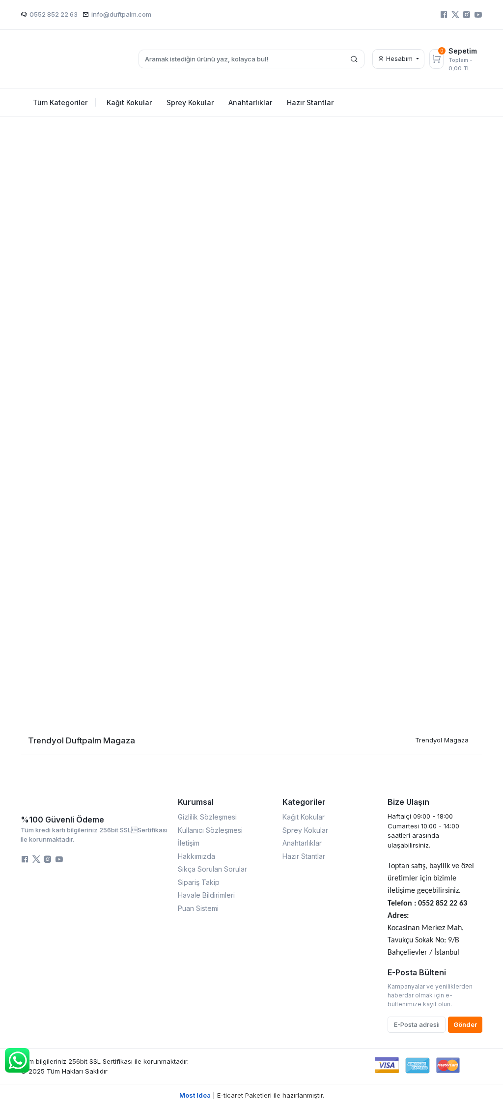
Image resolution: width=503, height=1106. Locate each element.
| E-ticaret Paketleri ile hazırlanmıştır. (251, 1095)
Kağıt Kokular (303, 817)
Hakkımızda (196, 856)
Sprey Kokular (305, 830)
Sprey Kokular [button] (190, 102)
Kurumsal (196, 802)
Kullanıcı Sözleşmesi (210, 830)
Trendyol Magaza (442, 740)
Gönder (465, 1024)
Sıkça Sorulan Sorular (212, 869)
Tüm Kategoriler (65, 102)
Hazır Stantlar (303, 856)
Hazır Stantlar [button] (310, 102)
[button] (30, 357)
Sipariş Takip (199, 882)
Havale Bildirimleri (206, 895)
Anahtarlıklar (302, 843)
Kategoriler (304, 802)
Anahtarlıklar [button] (250, 102)
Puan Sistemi (198, 908)
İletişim (188, 843)
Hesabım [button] (399, 58)
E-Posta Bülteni (417, 972)
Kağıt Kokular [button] (129, 102)
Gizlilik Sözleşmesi (207, 817)
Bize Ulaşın (408, 802)
